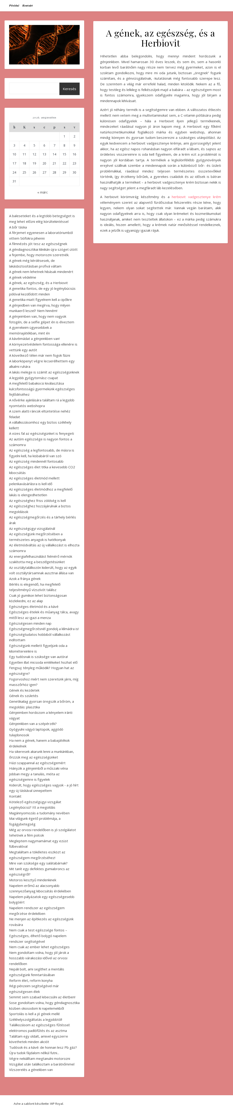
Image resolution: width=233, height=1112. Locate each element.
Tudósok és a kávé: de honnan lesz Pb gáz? (43, 1047)
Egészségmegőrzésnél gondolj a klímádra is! (44, 628)
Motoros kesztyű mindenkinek (32, 880)
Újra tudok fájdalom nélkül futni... (34, 1053)
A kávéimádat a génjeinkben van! (34, 338)
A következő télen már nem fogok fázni (39, 355)
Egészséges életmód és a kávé (33, 606)
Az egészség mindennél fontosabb (36, 461)
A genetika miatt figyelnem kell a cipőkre (40, 299)
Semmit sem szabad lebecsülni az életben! (42, 997)
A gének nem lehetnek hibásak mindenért (41, 271)
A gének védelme (22, 277)
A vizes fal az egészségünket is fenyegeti (41, 433)
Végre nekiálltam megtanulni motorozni (39, 1058)
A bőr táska (18, 227)
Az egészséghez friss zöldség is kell (37, 500)
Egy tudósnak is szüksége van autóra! (38, 656)
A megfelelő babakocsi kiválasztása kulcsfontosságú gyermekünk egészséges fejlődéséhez (42, 389)
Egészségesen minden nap (30, 623)
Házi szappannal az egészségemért (37, 763)
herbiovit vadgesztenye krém (196, 196)
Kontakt (27, 5)
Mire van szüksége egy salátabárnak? (38, 863)
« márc (42, 192)
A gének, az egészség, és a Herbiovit (38, 282)
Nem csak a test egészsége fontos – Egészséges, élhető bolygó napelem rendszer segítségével (38, 935)
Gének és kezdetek (24, 690)
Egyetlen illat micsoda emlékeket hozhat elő (43, 662)
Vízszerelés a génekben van (31, 1069)
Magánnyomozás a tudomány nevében (39, 813)
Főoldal (14, 5)
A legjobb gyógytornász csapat (33, 378)
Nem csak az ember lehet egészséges (39, 947)
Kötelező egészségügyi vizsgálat (35, 802)
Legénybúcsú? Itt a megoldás (32, 807)
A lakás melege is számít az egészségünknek (44, 372)
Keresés (69, 88)
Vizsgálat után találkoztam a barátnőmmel (41, 1064)
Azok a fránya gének (25, 578)
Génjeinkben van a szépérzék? (33, 723)
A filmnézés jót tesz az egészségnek (38, 243)
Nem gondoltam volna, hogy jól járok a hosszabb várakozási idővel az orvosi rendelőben (39, 958)
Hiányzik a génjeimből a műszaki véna (38, 768)
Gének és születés (23, 695)
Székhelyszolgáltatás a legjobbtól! (35, 1019)
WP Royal (56, 1104)
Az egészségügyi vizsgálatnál (32, 528)
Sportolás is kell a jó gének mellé (34, 1013)
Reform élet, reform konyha (31, 980)
